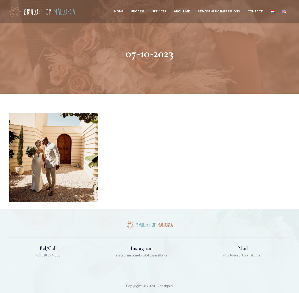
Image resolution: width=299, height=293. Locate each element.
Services (159, 11)
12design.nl (164, 286)
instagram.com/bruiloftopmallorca (141, 255)
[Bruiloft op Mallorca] (42, 11)
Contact (255, 11)
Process (137, 11)
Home (118, 11)
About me (182, 11)
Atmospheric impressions (219, 11)
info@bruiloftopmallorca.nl (243, 255)
